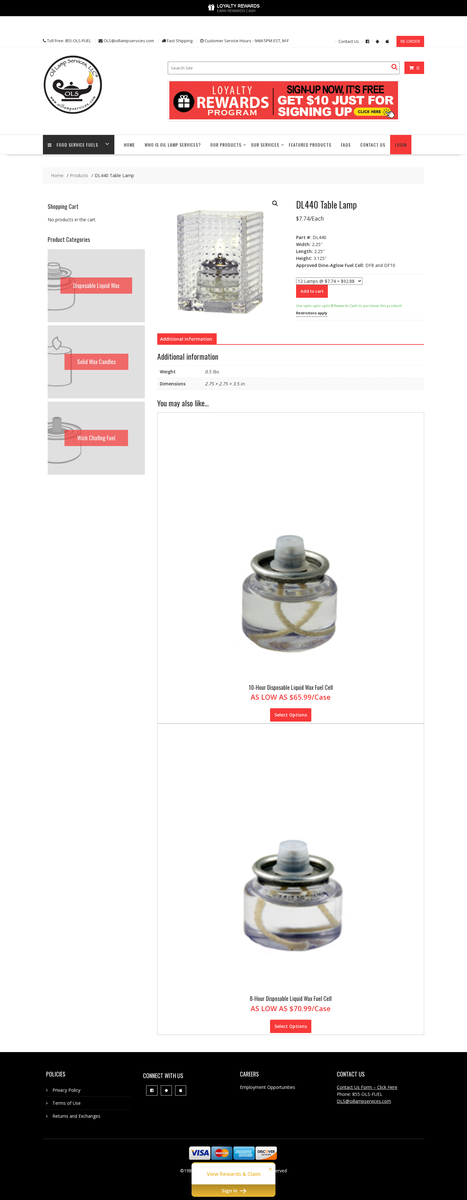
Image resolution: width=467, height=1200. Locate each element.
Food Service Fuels (77, 144)
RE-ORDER (410, 41)
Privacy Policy (66, 1090)
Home (129, 144)
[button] (275, 203)
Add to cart (312, 291)
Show (233, 8)
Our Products (225, 144)
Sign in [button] (230, 1190)
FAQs (346, 144)
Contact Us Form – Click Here (367, 1087)
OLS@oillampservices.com (364, 1101)
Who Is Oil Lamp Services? (173, 144)
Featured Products (310, 144)
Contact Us (348, 41)
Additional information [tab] (186, 339)
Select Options (290, 715)
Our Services (265, 144)
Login (401, 144)
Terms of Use (66, 1103)
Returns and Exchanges (76, 1116)
